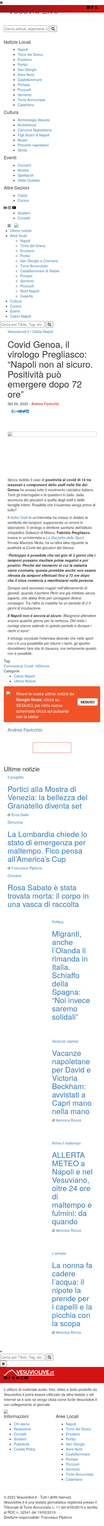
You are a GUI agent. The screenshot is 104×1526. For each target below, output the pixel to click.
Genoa (43, 665)
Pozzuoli (27, 285)
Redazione (22, 1428)
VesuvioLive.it (18, 331)
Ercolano (27, 250)
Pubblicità (21, 1443)
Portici (25, 255)
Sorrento (27, 280)
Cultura (16, 300)
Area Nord (74, 1449)
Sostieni (24, 212)
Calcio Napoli (20, 316)
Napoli (25, 240)
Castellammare (78, 1454)
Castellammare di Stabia (39, 270)
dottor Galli (19, 517)
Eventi (15, 311)
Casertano (74, 1479)
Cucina (15, 306)
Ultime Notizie (25, 680)
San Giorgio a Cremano (39, 260)
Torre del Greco (32, 245)
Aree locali (18, 235)
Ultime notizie (21, 230)
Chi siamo (22, 1423)
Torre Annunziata (34, 265)
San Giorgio (75, 1443)
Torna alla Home (52, 747)
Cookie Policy (24, 1449)
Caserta (26, 295)
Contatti (24, 217)
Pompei (26, 275)
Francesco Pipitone (26, 867)
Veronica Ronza (68, 1120)
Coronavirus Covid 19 (21, 665)
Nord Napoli (29, 290)
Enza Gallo (20, 814)
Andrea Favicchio (45, 403)
